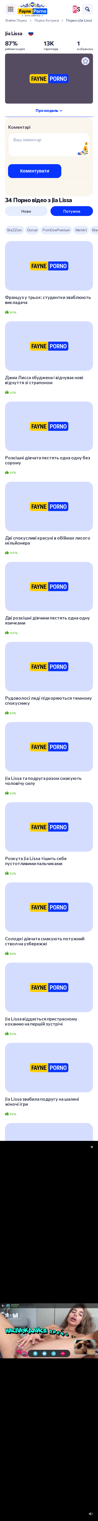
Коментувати (34, 170)
